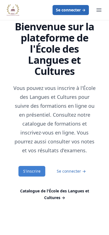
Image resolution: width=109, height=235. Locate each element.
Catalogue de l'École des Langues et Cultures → (54, 194)
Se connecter (71, 10)
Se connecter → (71, 171)
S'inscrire (32, 171)
